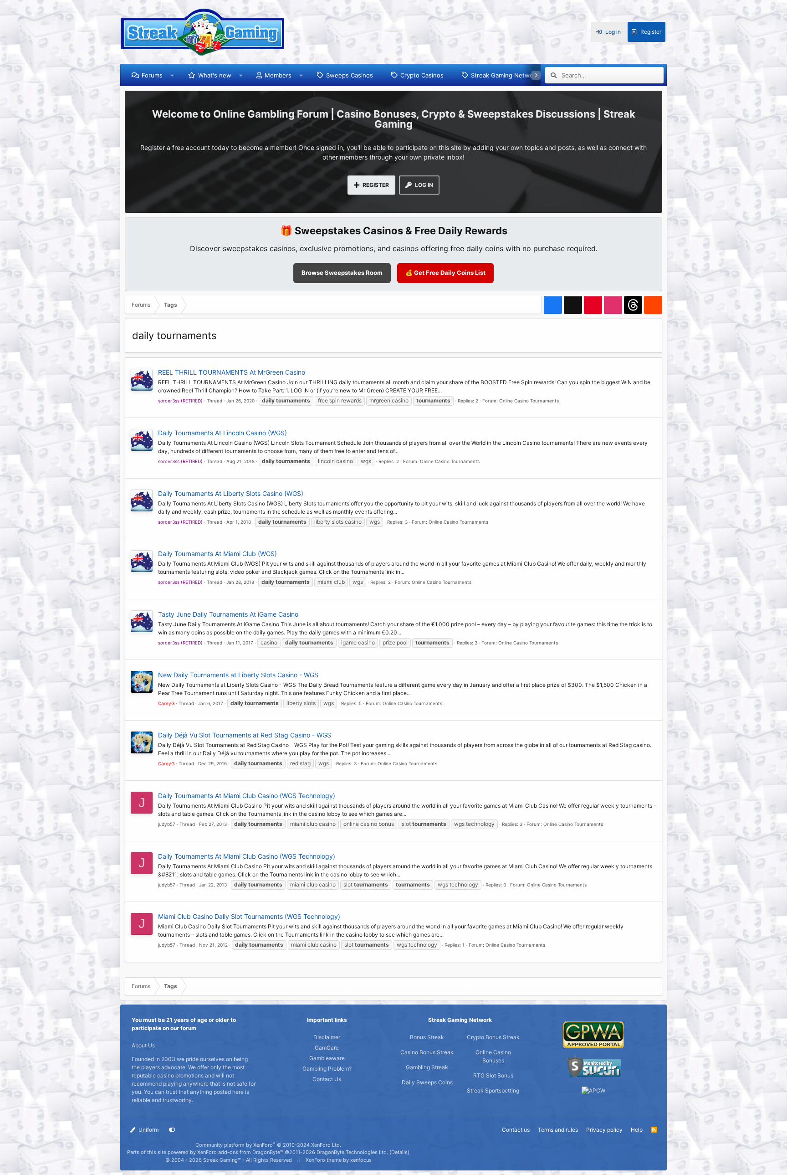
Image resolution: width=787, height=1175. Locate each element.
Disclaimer (326, 1037)
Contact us (516, 1129)
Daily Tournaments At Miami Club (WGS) (217, 553)
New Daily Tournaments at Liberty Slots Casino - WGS (238, 675)
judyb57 (166, 824)
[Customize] (172, 1130)
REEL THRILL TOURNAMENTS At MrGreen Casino (231, 372)
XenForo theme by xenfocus (339, 1160)
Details (399, 1152)
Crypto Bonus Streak (493, 1037)
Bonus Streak (427, 1037)
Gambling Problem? (327, 1068)
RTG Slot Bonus (493, 1075)
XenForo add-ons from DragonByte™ (240, 1152)
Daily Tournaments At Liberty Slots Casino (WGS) (230, 493)
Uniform (147, 1129)
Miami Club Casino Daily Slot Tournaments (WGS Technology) (249, 916)
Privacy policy (604, 1129)
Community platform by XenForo (268, 1145)
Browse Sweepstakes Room (342, 272)
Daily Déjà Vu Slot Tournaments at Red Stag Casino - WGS (244, 735)
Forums (152, 75)
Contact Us (326, 1079)
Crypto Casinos (422, 75)
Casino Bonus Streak (427, 1052)
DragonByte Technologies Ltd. (352, 1152)
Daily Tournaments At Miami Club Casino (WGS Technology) (246, 795)
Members (278, 75)
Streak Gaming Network (505, 75)
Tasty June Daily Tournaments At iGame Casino (228, 614)
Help (637, 1129)
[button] (172, 75)
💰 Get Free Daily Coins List (445, 272)
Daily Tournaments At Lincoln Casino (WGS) (222, 433)
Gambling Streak (427, 1067)
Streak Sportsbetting (493, 1090)
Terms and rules (558, 1129)
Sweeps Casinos (349, 75)
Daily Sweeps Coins (427, 1082)
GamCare (327, 1047)
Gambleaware (327, 1058)
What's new (214, 75)
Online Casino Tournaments (529, 400)
